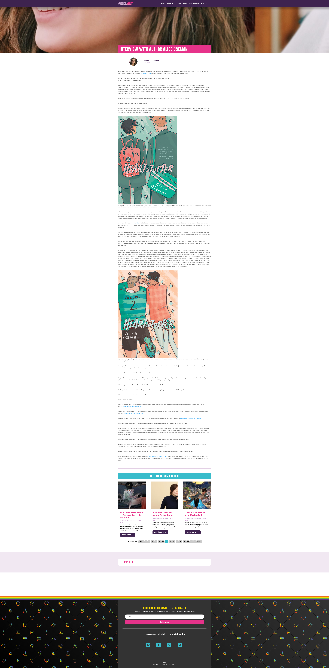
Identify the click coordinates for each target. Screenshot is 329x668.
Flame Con (204, 4)
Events (179, 4)
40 (184, 542)
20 (173, 542)
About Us (170, 4)
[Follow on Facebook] (158, 645)
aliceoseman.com (146, 73)
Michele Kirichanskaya (129, 521)
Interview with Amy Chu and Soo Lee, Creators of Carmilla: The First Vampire (131, 515)
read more (126, 534)
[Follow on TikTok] (180, 645)
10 (152, 542)
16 (159, 542)
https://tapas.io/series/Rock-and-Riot (190, 418)
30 (180, 542)
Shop (185, 4)
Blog (190, 4)
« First (141, 542)
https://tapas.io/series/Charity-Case (134, 413)
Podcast (196, 4)
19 (170, 542)
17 (163, 542)
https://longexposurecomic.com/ (132, 406)
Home (163, 4)
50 (188, 542)
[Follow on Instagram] (169, 645)
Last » (199, 542)
